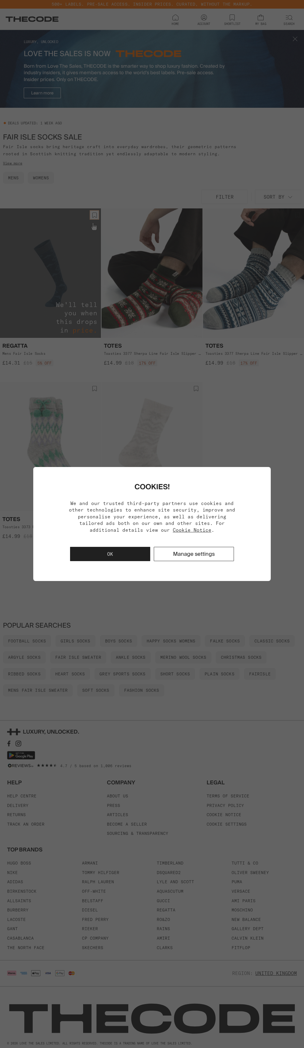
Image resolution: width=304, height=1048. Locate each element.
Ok (110, 554)
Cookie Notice (192, 530)
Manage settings (194, 554)
